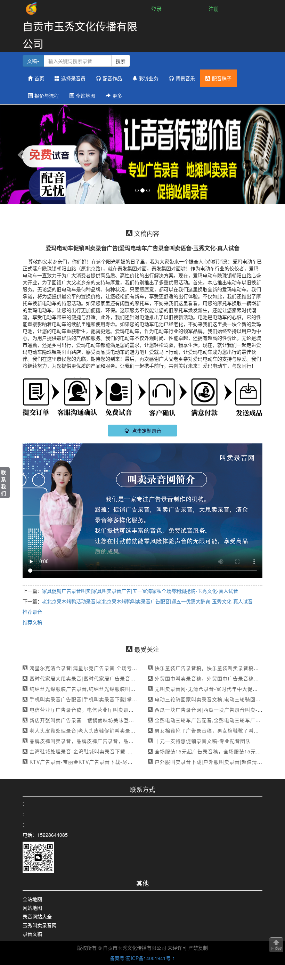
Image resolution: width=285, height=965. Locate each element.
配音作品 (112, 78)
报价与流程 (46, 95)
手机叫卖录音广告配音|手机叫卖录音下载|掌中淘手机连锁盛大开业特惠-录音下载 (124, 699)
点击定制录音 (146, 430)
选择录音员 (73, 78)
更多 (117, 95)
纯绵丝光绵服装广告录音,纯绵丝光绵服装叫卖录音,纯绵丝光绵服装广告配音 (117, 688)
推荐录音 (32, 611)
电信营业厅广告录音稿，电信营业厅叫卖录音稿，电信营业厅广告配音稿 (113, 709)
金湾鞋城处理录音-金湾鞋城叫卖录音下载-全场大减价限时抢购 (102, 751)
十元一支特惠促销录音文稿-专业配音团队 (203, 740)
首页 (39, 78)
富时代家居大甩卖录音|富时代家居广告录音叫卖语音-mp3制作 (102, 678)
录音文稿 (32, 933)
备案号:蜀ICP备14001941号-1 (142, 958)
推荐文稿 (32, 622)
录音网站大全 (37, 916)
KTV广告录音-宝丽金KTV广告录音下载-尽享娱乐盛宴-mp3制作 (103, 761)
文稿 (32, 60)
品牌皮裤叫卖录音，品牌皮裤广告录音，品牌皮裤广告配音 (97, 740)
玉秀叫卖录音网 (40, 925)
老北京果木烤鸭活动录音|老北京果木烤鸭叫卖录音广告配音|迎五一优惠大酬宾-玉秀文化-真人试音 (147, 601)
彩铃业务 (148, 78)
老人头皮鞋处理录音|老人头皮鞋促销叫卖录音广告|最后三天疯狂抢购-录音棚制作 (124, 730)
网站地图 (32, 907)
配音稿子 (221, 78)
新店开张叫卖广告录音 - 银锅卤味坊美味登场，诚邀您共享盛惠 (103, 720)
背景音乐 (185, 78)
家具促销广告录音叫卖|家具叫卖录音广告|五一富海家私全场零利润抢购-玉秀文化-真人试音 (140, 590)
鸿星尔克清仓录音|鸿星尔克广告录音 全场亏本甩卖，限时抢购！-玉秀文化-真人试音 (127, 667)
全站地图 (85, 95)
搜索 (120, 60)
